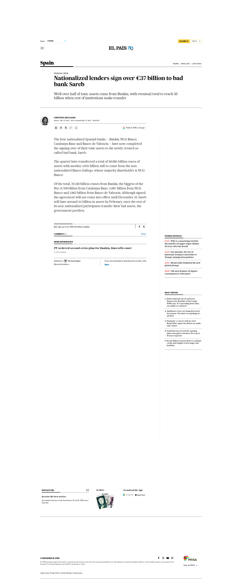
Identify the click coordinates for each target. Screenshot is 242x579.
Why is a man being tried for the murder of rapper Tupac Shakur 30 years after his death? (182, 244)
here (107, 264)
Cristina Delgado (64, 117)
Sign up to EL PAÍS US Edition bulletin (74, 227)
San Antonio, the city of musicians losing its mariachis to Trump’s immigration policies (181, 254)
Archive (100, 490)
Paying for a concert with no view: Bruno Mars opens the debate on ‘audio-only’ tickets (184, 323)
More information (61, 264)
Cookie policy (77, 573)
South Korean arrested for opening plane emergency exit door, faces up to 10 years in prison (183, 333)
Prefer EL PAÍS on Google (135, 128)
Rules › (143, 234)
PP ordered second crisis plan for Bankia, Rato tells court (93, 248)
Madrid (176, 64)
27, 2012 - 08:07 (67, 120)
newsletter (48, 490)
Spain (47, 63)
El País (56, 252)
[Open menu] (42, 48)
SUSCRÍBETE (184, 41)
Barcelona (185, 64)
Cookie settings (66, 573)
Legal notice (44, 573)
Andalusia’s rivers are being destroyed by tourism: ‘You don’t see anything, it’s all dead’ (183, 313)
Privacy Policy (55, 573)
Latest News (196, 64)
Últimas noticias (173, 236)
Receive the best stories (54, 497)
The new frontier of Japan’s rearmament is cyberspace (181, 272)
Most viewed (171, 293)
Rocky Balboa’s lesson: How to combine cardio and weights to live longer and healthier (184, 343)
